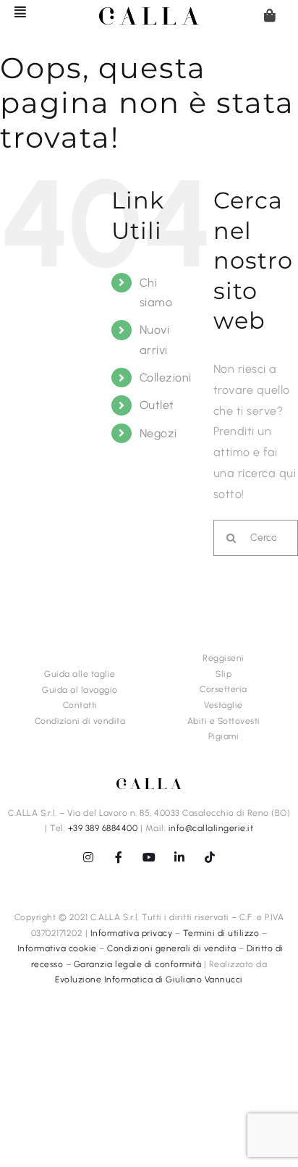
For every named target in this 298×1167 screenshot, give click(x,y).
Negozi (158, 433)
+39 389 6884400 (103, 828)
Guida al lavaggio (80, 690)
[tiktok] (209, 857)
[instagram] (88, 857)
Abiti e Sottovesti (223, 721)
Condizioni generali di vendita (171, 948)
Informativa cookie (57, 948)
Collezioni (166, 377)
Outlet (157, 405)
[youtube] (149, 857)
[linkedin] (179, 857)
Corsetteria (223, 689)
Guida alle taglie (80, 674)
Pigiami (223, 736)
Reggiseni (223, 658)
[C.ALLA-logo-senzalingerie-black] (148, 13)
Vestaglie (223, 705)
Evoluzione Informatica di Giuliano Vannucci (149, 979)
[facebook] (118, 857)
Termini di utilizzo (221, 933)
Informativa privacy (131, 933)
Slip (223, 674)
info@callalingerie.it (211, 828)
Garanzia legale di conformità (138, 964)
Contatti (80, 705)
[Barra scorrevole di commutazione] (13, 11)
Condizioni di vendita (80, 721)
